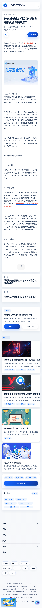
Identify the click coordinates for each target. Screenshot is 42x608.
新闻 (5, 14)
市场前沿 (12, 14)
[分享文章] (6, 34)
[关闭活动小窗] (15, 599)
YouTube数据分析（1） (11, 507)
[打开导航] (37, 5)
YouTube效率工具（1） (25, 503)
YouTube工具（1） (27, 507)
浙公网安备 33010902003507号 (28, 594)
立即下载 (33, 35)
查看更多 (34, 493)
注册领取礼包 (21, 483)
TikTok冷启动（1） (10, 503)
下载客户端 (30, 327)
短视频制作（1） (21, 499)
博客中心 (12, 327)
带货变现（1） (9, 499)
